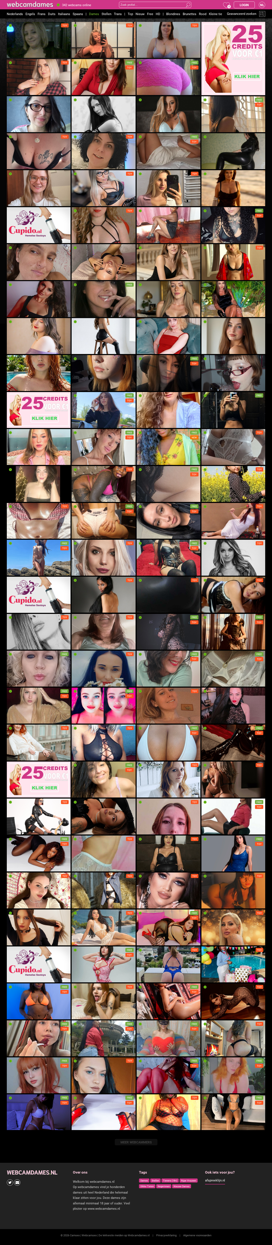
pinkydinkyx (146, 202)
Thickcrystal (147, 1125)
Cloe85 (13, 497)
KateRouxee (211, 1125)
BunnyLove (16, 1125)
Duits (51, 14)
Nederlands (15, 14)
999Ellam (145, 830)
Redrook (209, 645)
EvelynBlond (147, 312)
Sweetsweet (82, 239)
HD (158, 14)
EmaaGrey (210, 793)
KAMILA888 (147, 1052)
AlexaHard (210, 386)
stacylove (80, 1015)
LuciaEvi (209, 165)
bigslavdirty (16, 719)
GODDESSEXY (83, 202)
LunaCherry (16, 349)
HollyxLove (81, 53)
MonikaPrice (17, 645)
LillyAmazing (17, 460)
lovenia (143, 756)
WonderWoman (19, 128)
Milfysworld (211, 682)
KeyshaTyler (212, 756)
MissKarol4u (212, 978)
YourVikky (210, 608)
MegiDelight (147, 275)
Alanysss (145, 91)
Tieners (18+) (170, 1180)
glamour (14, 682)
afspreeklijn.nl (215, 1180)
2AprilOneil (81, 793)
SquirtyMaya (147, 719)
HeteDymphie (83, 165)
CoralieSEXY (147, 128)
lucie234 (14, 53)
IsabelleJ (209, 830)
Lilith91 (78, 571)
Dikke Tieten (147, 1186)
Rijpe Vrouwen (188, 1180)
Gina (141, 608)
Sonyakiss (80, 386)
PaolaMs (144, 645)
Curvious (144, 239)
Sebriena (79, 608)
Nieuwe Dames (182, 1186)
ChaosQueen (82, 1089)
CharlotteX (210, 349)
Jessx (142, 423)
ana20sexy (16, 534)
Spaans (78, 14)
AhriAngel (210, 571)
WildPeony (80, 460)
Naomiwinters (83, 941)
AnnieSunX (81, 1052)
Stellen (106, 14)
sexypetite (15, 867)
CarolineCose (212, 867)
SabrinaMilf (146, 793)
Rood (202, 14)
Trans (118, 14)
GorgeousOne (82, 91)
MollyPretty (81, 830)
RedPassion (17, 386)
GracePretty (17, 941)
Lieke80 (144, 978)
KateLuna (80, 275)
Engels (30, 14)
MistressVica (17, 830)
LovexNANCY (18, 202)
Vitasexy (209, 497)
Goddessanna (212, 941)
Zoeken (188, 5)
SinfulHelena (212, 1089)
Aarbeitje (144, 165)
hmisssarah (81, 867)
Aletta (142, 534)
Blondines (173, 14)
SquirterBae (81, 756)
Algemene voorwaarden (197, 1235)
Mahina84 (145, 682)
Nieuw (140, 14)
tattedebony (81, 497)
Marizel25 (80, 719)
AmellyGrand (17, 756)
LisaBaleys (16, 1015)
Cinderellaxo (147, 349)
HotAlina (79, 682)
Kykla (207, 312)
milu (141, 571)
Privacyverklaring (166, 1235)
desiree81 (145, 53)
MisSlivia (79, 1125)
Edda (141, 460)
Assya (142, 904)
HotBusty (210, 460)
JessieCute (16, 312)
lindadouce (146, 497)
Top (130, 14)
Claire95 (209, 1052)
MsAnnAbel (211, 719)
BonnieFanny (82, 349)
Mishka (13, 904)
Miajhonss (145, 941)
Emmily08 (145, 1089)
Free (150, 14)
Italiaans (64, 14)
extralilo (14, 1052)
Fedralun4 (210, 239)
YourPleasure (17, 571)
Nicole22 (209, 128)
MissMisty (145, 867)
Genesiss (209, 904)
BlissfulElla (81, 423)
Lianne (13, 165)
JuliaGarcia (211, 534)
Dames (94, 14)
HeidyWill (145, 1015)
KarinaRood (81, 904)
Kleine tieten (218, 14)
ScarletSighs (147, 386)
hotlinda (79, 645)
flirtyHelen (210, 202)
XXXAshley (81, 534)
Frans (41, 14)
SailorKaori (16, 1089)
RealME (78, 312)
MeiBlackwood (83, 978)
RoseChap (210, 1015)
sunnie (13, 275)
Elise (11, 91)
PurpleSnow (81, 128)
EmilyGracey (212, 423)
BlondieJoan (212, 275)
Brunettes (189, 14)
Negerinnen (164, 1186)
